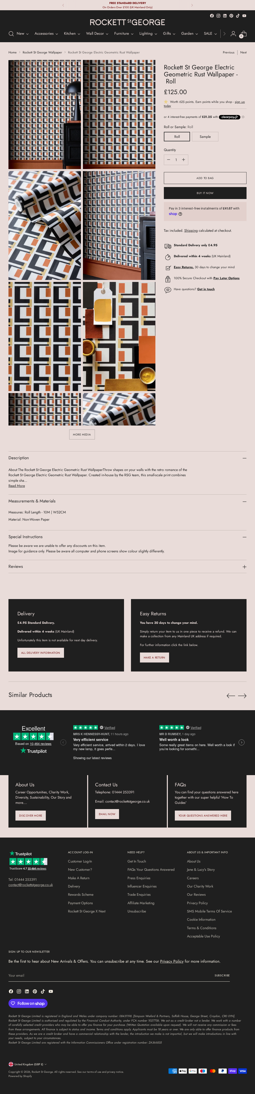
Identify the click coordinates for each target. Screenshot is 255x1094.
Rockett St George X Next (86, 911)
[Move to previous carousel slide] (231, 696)
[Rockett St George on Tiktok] (238, 15)
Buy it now (205, 193)
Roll (177, 136)
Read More (16, 485)
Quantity (170, 149)
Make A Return (78, 877)
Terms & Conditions (201, 927)
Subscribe (222, 975)
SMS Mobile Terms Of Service (209, 911)
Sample (205, 136)
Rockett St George (42, 1072)
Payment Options (80, 902)
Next (243, 52)
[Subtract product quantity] (168, 160)
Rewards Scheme (80, 894)
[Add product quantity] (183, 160)
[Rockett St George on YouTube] (244, 15)
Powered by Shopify (20, 1076)
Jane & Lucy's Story (201, 869)
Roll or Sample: (178, 126)
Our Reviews (196, 894)
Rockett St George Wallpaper (42, 52)
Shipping (191, 230)
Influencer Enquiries (142, 886)
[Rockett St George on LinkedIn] (225, 15)
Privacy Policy (197, 902)
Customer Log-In (80, 861)
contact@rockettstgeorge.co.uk (30, 884)
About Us (193, 861)
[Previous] (63, 5)
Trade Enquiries (139, 894)
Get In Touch (137, 861)
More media (82, 435)
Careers (193, 877)
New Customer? (80, 869)
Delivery (74, 886)
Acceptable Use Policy (203, 936)
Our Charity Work (200, 886)
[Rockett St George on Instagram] (218, 15)
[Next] (192, 5)
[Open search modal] (11, 34)
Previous (228, 52)
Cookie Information (201, 919)
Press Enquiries (139, 877)
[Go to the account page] (233, 34)
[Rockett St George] (127, 22)
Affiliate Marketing (141, 902)
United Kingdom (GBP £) (28, 1064)
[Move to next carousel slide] (242, 695)
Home (12, 52)
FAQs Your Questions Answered (151, 869)
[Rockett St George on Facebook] (212, 15)
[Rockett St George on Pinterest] (231, 15)
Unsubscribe (137, 911)
